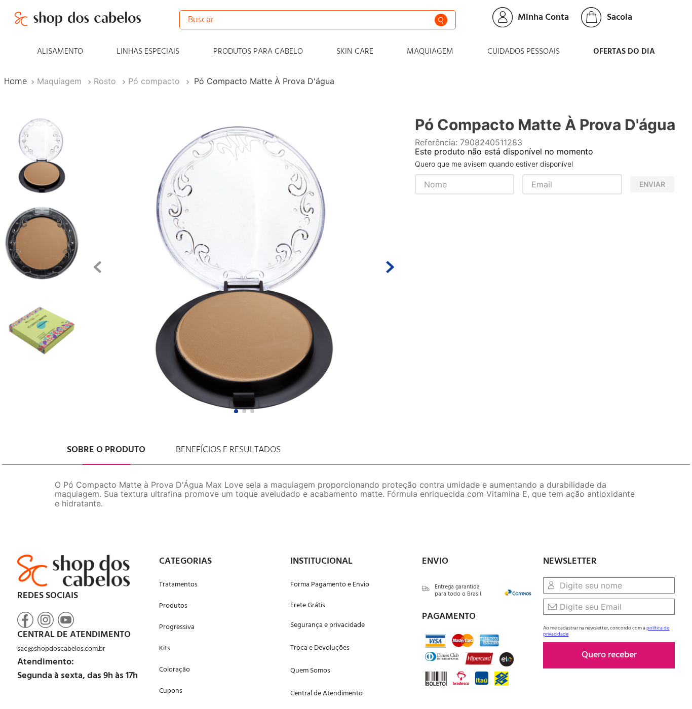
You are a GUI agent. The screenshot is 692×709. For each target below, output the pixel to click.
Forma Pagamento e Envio (329, 584)
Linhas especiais (148, 52)
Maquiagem (430, 52)
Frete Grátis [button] (307, 605)
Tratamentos (178, 584)
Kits (164, 648)
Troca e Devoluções (320, 648)
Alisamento (60, 52)
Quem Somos (310, 671)
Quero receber (609, 655)
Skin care (354, 52)
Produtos (173, 606)
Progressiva (177, 627)
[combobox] (317, 19)
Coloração (174, 670)
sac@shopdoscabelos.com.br (61, 649)
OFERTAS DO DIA (624, 52)
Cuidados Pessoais (523, 52)
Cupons (170, 691)
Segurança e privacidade (327, 625)
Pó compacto (154, 81)
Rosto (105, 81)
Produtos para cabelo (258, 52)
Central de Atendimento (326, 693)
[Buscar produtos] (441, 20)
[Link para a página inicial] (15, 82)
